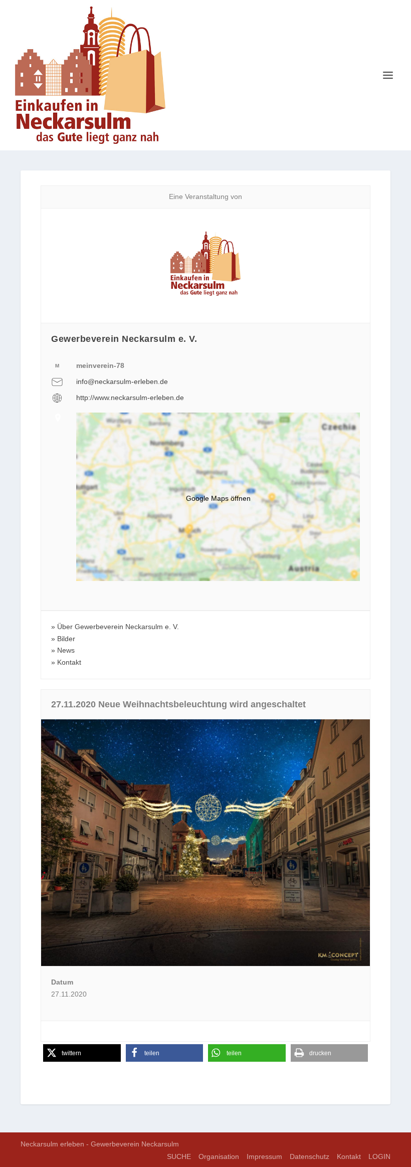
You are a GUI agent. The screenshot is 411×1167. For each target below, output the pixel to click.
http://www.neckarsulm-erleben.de (130, 398)
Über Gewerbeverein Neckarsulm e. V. (118, 627)
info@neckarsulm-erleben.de (122, 381)
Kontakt (69, 662)
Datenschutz (309, 1156)
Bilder (66, 639)
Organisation (218, 1156)
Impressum (264, 1156)
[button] (82, 1053)
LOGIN (379, 1156)
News (66, 650)
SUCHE (179, 1156)
